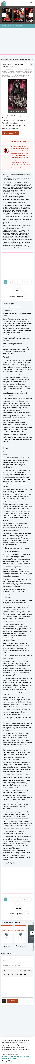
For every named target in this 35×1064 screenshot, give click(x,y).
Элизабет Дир (12, 123)
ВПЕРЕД (18, 291)
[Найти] (31, 3)
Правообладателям (15, 1056)
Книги (9, 116)
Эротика (5, 117)
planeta (5, 3)
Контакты (5, 1056)
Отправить (12, 1000)
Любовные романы (19, 116)
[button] (4, 971)
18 (17, 286)
